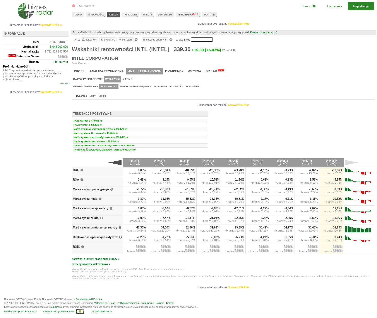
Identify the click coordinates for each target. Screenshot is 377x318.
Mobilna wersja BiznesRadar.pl (20, 311)
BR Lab (215, 71)
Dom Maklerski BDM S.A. (89, 299)
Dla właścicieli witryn (101, 311)
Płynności (176, 86)
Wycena (194, 71)
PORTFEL (209, 14)
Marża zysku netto (85, 198)
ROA (76, 179)
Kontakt (170, 303)
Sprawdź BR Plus (238, 23)
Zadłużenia (161, 86)
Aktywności (193, 86)
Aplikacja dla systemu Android (58, 311)
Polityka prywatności (128, 303)
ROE (76, 170)
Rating (127, 79)
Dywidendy (174, 71)
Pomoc (307, 6)
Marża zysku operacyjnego (91, 189)
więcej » (64, 83)
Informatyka (60, 61)
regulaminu (56, 307)
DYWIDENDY (165, 14)
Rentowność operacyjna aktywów (95, 237)
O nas (112, 303)
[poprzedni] (115, 162)
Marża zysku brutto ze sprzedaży (95, 227)
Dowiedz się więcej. (262, 32)
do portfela (109, 39)
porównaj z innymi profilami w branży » (96, 258)
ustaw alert (91, 39)
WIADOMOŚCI (96, 14)
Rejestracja (361, 6)
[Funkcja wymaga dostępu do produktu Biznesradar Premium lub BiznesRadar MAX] (141, 247)
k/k (104, 96)
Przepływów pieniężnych (135, 86)
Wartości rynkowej (85, 86)
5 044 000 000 (59, 46)
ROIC (76, 246)
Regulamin (147, 303)
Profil (79, 71)
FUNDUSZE (130, 14)
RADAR (78, 14)
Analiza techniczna (107, 71)
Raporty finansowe (88, 79)
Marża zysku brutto (86, 218)
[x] (275, 32)
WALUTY (147, 14)
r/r (94, 96)
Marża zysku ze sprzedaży (90, 208)
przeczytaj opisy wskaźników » (91, 264)
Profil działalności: (16, 66)
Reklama (159, 303)
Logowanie (334, 6)
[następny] (351, 162)
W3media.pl (100, 303)
